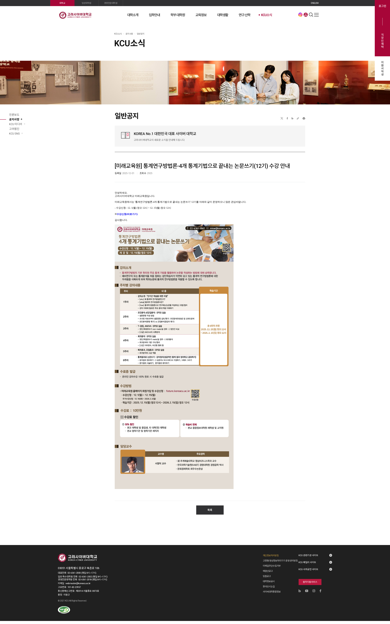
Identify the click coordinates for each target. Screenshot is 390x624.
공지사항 (14, 119)
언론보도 (14, 114)
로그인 (382, 6)
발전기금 (305, 14)
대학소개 (132, 15)
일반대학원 (86, 3)
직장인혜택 (382, 41)
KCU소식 (266, 15)
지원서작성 (382, 68)
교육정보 (200, 15)
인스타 (300, 14)
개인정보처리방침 (271, 555)
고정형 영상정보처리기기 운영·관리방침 (280, 560)
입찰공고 (267, 576)
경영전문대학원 (110, 3)
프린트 (304, 118)
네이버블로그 (292, 118)
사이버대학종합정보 (272, 591)
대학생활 (222, 15)
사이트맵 (316, 14)
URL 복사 (298, 118)
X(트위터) (281, 118)
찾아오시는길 (269, 586)
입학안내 (154, 15)
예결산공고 (268, 571)
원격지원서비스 (310, 582)
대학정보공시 (269, 581)
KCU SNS (14, 133)
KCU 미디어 (15, 124)
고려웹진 (14, 128)
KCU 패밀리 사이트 (307, 562)
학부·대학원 (177, 15)
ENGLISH (315, 3)
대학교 (62, 3)
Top (383, 589)
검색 (311, 14)
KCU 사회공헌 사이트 (308, 569)
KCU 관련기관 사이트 (308, 555)
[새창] (64, 610)
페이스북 (287, 118)
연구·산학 (244, 15)
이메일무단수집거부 (272, 565)
